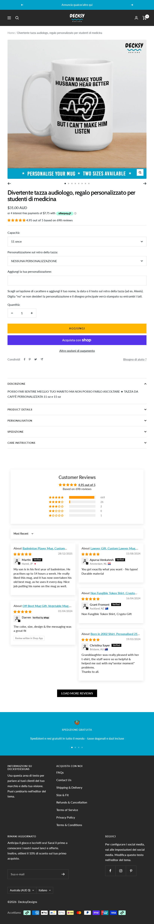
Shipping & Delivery (69, 787)
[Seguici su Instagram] (121, 871)
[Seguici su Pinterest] (131, 871)
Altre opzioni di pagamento (77, 350)
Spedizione (15, 431)
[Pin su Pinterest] (30, 359)
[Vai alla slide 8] (85, 183)
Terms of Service (67, 810)
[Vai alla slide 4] (71, 183)
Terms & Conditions (69, 825)
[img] (23, 554)
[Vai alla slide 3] (78, 747)
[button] (17, 220)
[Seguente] (144, 183)
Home (11, 32)
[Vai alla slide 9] (88, 183)
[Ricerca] (17, 18)
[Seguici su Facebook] (110, 871)
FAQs (60, 772)
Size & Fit (62, 795)
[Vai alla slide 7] (82, 183)
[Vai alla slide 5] (75, 183)
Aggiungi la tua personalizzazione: (30, 271)
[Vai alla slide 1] (65, 183)
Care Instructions (21, 442)
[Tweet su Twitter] (35, 359)
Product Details (20, 409)
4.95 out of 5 (86, 484)
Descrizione (16, 383)
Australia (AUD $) (20, 890)
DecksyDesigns (27, 902)
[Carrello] (144, 18)
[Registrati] (63, 874)
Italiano (43, 890)
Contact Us (63, 780)
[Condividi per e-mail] (42, 359)
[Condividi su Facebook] (24, 359)
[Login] (136, 17)
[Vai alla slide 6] (78, 183)
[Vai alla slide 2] (68, 183)
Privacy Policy (65, 817)
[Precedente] (9, 183)
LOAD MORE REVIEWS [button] (77, 693)
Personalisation (20, 420)
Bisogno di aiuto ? (134, 359)
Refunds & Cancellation (71, 802)
